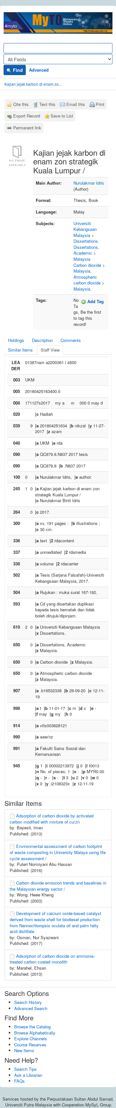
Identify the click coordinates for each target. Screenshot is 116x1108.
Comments (71, 340)
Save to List (62, 116)
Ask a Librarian (28, 1075)
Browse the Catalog (32, 1027)
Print (100, 104)
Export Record (26, 116)
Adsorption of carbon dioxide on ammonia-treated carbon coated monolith (52, 959)
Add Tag (95, 301)
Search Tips (25, 1069)
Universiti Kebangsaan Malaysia (85, 229)
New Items (24, 1050)
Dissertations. (86, 241)
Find (17, 70)
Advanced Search (30, 1008)
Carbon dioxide (87, 265)
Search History (28, 1002)
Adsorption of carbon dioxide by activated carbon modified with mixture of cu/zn (51, 819)
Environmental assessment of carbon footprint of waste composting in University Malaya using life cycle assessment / (58, 852)
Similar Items (20, 350)
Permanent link (27, 128)
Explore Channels (30, 1038)
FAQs (19, 1081)
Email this (75, 104)
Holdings (16, 340)
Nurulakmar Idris (88, 183)
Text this (47, 104)
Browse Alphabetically (34, 1033)
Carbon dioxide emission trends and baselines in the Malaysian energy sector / (58, 886)
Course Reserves (30, 1045)
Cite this (21, 104)
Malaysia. (82, 259)
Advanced (39, 70)
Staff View (50, 350)
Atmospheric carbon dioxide (87, 280)
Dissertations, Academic (86, 250)
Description (42, 340)
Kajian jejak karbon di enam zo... (33, 84)
